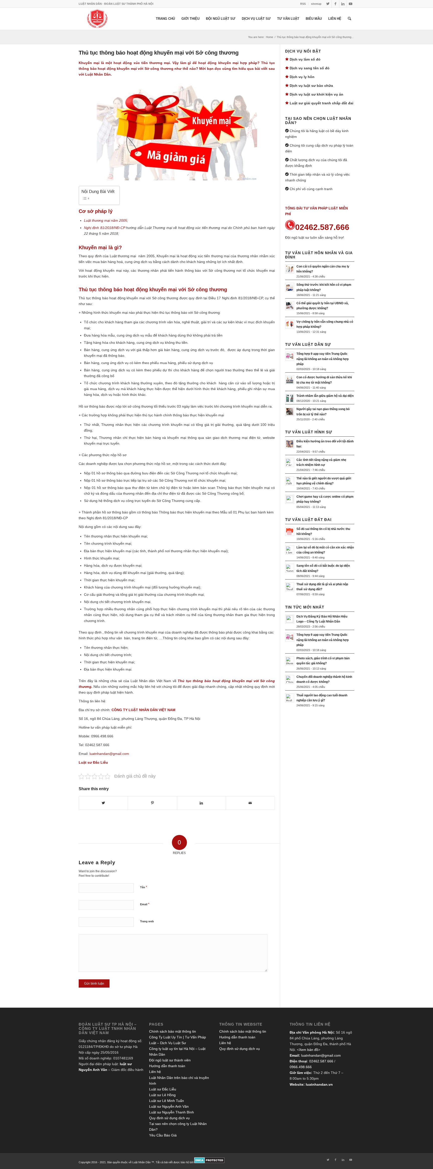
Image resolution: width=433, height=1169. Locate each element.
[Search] (349, 19)
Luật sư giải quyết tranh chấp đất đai (321, 103)
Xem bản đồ (308, 1050)
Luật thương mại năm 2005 (105, 220)
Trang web (147, 921)
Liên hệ (155, 1072)
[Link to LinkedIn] (343, 4)
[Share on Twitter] (103, 803)
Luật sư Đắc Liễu (162, 1089)
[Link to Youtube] (350, 4)
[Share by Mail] (250, 803)
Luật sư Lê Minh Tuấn (166, 1101)
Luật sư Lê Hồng (162, 1095)
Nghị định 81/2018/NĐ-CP (104, 228)
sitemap (316, 3)
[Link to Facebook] (335, 4)
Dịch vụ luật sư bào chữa (311, 86)
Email (144, 904)
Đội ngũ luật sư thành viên (170, 1060)
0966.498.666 (301, 1067)
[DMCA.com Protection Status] (209, 1162)
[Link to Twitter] (328, 4)
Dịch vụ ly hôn (302, 77)
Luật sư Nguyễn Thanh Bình (171, 1112)
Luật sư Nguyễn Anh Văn (169, 1106)
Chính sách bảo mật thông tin (172, 1031)
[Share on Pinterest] (152, 803)
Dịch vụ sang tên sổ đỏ (310, 68)
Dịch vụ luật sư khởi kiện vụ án (316, 94)
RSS (303, 3)
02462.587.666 (321, 1061)
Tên (143, 887)
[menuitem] (303, 4)
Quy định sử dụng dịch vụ (169, 1118)
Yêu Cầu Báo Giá (163, 1135)
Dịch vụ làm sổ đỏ (305, 59)
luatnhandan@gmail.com (321, 1055)
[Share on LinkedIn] (201, 803)
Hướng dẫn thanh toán (167, 1066)
